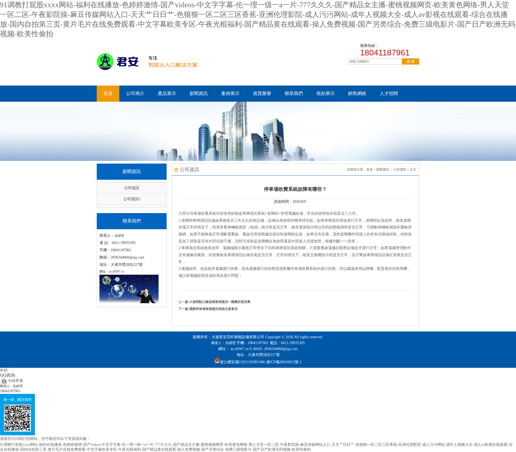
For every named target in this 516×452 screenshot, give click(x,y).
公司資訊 (131, 188)
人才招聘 (389, 93)
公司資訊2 (131, 199)
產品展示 (167, 93)
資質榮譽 (262, 93)
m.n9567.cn (240, 349)
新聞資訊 (198, 93)
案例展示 (230, 93)
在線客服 (15, 381)
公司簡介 (135, 93)
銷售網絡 (357, 93)
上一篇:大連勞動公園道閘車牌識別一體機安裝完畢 (214, 302)
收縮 (4, 370)
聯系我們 (294, 93)
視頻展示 (325, 93)
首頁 (108, 93)
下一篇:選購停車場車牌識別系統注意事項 (208, 309)
